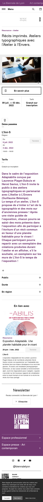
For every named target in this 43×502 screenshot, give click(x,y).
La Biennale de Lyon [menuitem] (13, 3)
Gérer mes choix (30, 498)
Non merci (17, 498)
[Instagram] (13, 460)
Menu (11, 9)
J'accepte (7, 498)
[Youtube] (30, 460)
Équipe (14, 474)
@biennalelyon (21, 466)
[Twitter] (24, 460)
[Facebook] (19, 460)
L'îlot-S (6, 132)
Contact (15, 477)
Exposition (20, 342)
